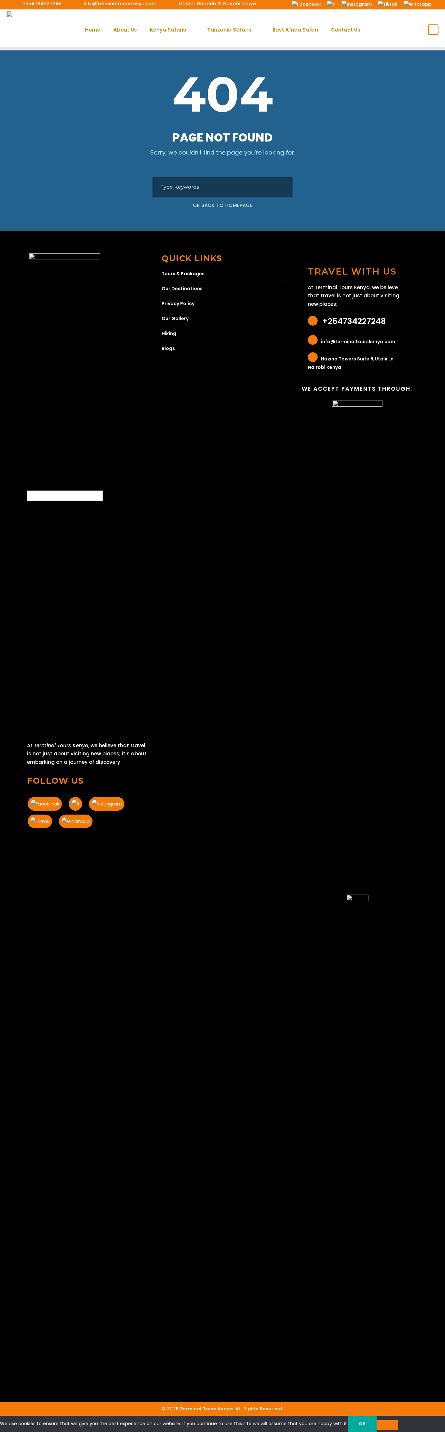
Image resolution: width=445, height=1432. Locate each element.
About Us (125, 29)
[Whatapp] (417, 4)
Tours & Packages (183, 273)
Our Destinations (182, 288)
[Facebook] (306, 4)
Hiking (169, 333)
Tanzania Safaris (229, 29)
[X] (330, 4)
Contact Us (345, 29)
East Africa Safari (295, 29)
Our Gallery (175, 318)
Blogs (168, 348)
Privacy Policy (178, 303)
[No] (387, 1425)
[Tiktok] (387, 4)
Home (92, 29)
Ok (362, 1424)
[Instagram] (356, 4)
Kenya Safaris (168, 29)
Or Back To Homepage (222, 205)
